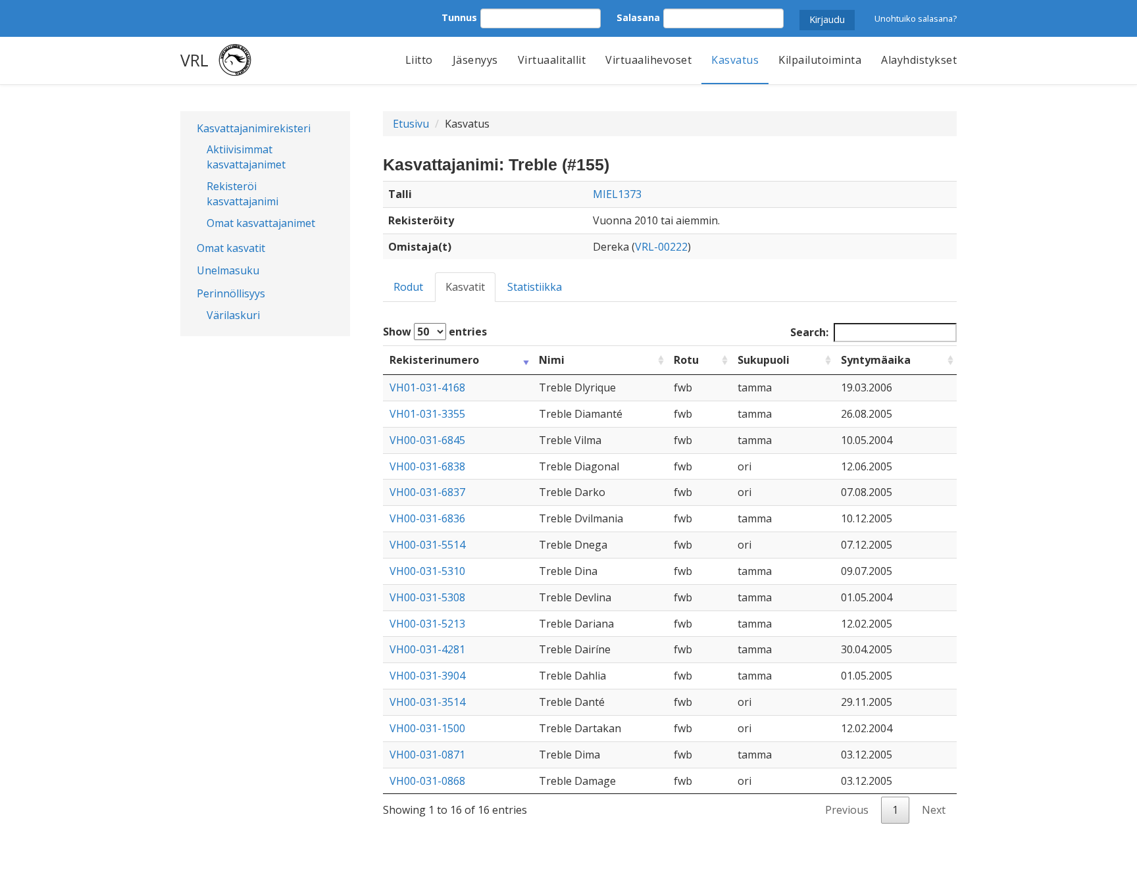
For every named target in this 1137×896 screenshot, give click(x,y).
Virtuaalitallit (552, 60)
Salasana (638, 17)
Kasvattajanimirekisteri (254, 128)
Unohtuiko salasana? (915, 18)
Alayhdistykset (919, 60)
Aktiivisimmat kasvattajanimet (246, 157)
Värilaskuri (233, 315)
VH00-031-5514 (427, 544)
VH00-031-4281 (427, 649)
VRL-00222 (661, 246)
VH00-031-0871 (427, 754)
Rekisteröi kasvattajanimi (242, 194)
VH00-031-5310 (427, 571)
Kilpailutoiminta (819, 60)
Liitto (419, 60)
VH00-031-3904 (427, 675)
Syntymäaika (876, 360)
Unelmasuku (228, 270)
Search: (809, 332)
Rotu (686, 360)
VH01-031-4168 (427, 387)
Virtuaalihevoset (648, 60)
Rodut (408, 287)
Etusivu (411, 123)
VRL (194, 60)
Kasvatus (735, 60)
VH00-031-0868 (427, 781)
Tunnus (459, 17)
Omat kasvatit (231, 248)
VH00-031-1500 (427, 728)
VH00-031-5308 (427, 597)
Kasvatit (465, 287)
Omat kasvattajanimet (261, 223)
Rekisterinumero (434, 360)
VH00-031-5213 (427, 623)
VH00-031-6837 (427, 492)
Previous (847, 810)
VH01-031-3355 (427, 414)
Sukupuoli (764, 360)
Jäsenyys (475, 60)
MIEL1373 (617, 194)
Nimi (552, 360)
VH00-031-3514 (427, 702)
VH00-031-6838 (427, 466)
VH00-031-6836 (427, 518)
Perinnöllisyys (231, 293)
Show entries (435, 331)
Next (934, 810)
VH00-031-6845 (427, 440)
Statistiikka (534, 287)
